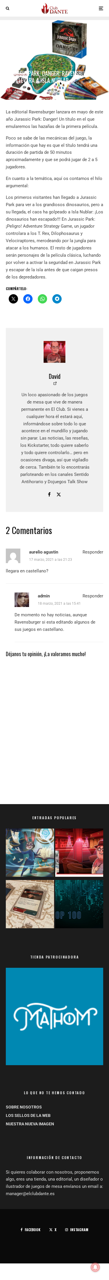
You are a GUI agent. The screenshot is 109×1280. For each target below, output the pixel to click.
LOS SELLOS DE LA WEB (28, 1115)
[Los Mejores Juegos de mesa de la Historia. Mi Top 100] (79, 905)
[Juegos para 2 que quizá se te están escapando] (30, 854)
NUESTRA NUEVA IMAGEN (30, 1124)
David (18, 91)
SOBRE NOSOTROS (24, 1107)
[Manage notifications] (95, 1267)
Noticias (33, 91)
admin (44, 596)
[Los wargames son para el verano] (30, 905)
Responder (93, 552)
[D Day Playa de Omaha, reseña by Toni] (79, 854)
